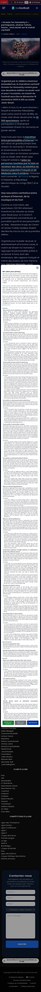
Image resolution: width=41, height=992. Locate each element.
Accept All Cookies (8, 722)
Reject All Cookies (20, 722)
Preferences (32, 723)
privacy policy (6, 305)
